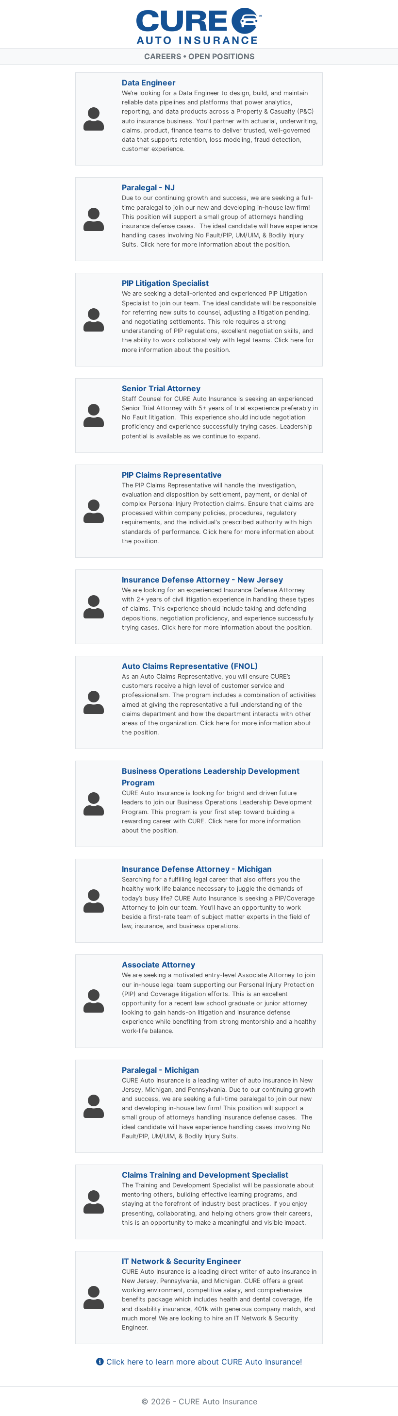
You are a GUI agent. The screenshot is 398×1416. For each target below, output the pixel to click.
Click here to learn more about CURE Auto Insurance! (203, 1361)
